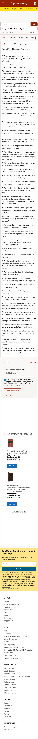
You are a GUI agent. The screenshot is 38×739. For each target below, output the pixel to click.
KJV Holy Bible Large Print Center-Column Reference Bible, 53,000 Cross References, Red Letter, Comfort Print (18, 488)
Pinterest (7, 708)
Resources (12, 38)
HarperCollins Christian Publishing (17, 676)
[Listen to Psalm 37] (25, 44)
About (6, 602)
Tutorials (7, 634)
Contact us (8, 642)
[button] (35, 3)
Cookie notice (9, 653)
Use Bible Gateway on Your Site (15, 636)
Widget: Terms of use (12, 658)
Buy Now (12, 466)
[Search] (34, 24)
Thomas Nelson (10, 685)
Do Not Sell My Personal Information (18, 650)
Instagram (8, 706)
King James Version (13, 369)
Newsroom (8, 618)
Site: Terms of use (10, 655)
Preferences (8, 730)
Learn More (9, 395)
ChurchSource (9, 674)
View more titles (19, 512)
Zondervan (8, 690)
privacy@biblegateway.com (10, 588)
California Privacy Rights (14, 647)
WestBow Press (10, 687)
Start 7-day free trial (12, 390)
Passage (4, 38)
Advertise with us (10, 639)
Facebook (7, 703)
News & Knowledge (11, 604)
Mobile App (8, 610)
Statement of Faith (11, 607)
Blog (6, 615)
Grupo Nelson (9, 679)
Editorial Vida (9, 682)
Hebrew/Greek (23, 38)
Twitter (7, 714)
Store (6, 612)
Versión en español (11, 727)
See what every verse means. (18, 8)
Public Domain (11, 373)
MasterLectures (10, 693)
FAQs (6, 631)
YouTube (7, 717)
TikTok (6, 711)
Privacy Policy (6, 587)
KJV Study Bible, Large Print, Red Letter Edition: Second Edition (18, 452)
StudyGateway (9, 671)
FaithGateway (9, 668)
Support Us (8, 621)
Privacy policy (9, 644)
